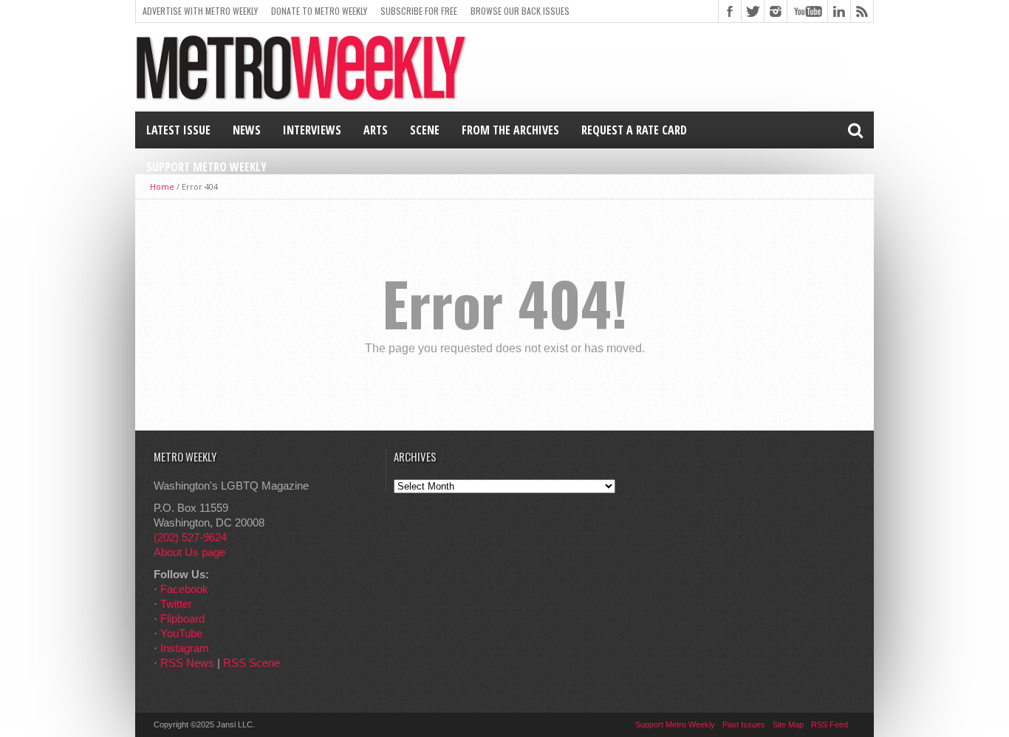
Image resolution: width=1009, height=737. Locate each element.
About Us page (189, 552)
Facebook (184, 589)
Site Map (788, 724)
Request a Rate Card (634, 130)
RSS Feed (829, 724)
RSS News (187, 663)
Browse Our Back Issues (520, 10)
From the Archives (510, 130)
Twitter (176, 603)
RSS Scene (251, 663)
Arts (375, 130)
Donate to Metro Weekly (319, 10)
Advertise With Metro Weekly (200, 10)
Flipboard (182, 618)
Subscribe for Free (418, 10)
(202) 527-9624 (190, 537)
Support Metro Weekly (206, 167)
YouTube (181, 633)
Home (162, 186)
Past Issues (743, 724)
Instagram (184, 648)
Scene (424, 130)
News (247, 130)
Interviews (312, 130)
